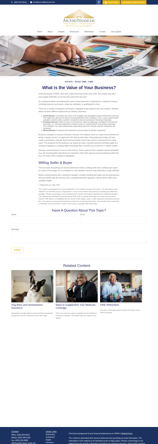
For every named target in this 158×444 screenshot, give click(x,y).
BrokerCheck (127, 434)
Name (13, 214)
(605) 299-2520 (24, 438)
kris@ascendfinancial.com (44, 2)
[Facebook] (98, 2)
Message (15, 229)
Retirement (50, 434)
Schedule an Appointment (133, 2)
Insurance (50, 442)
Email (82, 214)
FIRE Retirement (109, 304)
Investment (50, 437)
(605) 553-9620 (20, 2)
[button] (39, 31)
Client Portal (113, 2)
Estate (48, 440)
